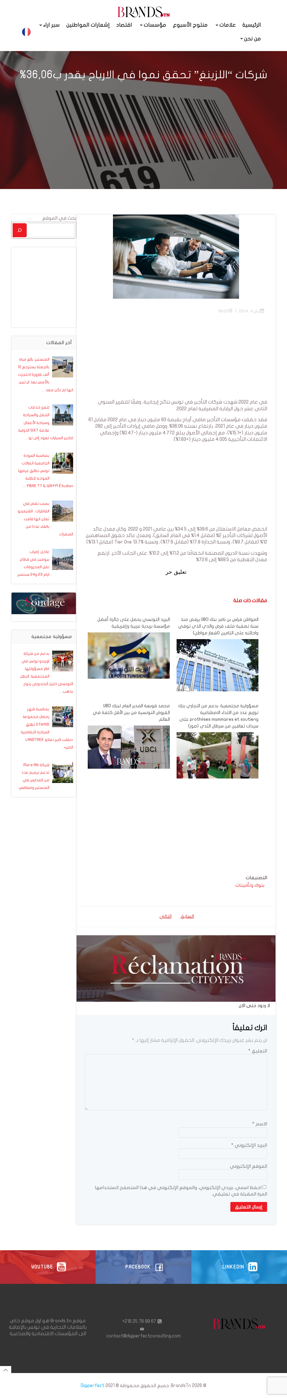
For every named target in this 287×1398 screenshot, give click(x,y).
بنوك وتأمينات (249, 885)
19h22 (223, 311)
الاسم (259, 1123)
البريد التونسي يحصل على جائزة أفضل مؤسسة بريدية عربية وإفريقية (134, 622)
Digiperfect (92, 1385)
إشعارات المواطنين (88, 25)
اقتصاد (124, 25)
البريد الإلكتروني (249, 1145)
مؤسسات (155, 25)
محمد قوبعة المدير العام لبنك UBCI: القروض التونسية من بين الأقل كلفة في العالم (131, 713)
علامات (227, 25)
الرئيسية (251, 25)
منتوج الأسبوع (190, 25)
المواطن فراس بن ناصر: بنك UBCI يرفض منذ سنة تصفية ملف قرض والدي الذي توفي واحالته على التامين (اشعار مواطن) (218, 626)
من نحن (252, 39)
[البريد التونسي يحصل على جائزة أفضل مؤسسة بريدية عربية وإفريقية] (129, 655)
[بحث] (20, 230)
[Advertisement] (176, 359)
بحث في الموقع (59, 218)
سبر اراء (51, 25)
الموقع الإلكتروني (248, 1166)
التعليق (257, 1051)
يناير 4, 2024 (249, 311)
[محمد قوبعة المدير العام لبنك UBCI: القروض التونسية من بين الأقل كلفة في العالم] (129, 746)
